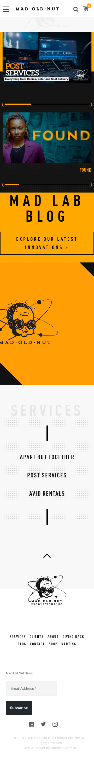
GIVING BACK (73, 636)
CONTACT (37, 644)
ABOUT (53, 636)
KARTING (68, 644)
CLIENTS (37, 636)
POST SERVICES (47, 475)
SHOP (53, 644)
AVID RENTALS (47, 493)
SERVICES (18, 636)
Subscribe (19, 708)
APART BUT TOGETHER (47, 456)
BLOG (22, 644)
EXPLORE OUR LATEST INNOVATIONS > (47, 243)
